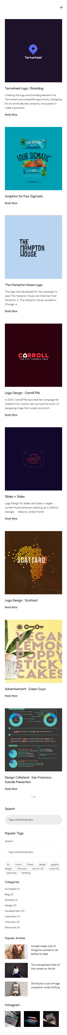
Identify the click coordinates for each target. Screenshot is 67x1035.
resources (11, 872)
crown (18, 864)
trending (26, 872)
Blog (7, 894)
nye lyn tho (38, 868)
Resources (10, 927)
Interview (10, 921)
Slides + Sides (15, 496)
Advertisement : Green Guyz (25, 689)
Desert (30, 864)
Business (9, 899)
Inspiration (11, 916)
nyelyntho (54, 868)
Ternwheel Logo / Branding (24, 88)
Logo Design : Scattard (21, 600)
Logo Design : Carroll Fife (22, 393)
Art (8, 864)
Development (13, 910)
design (42, 864)
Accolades (11, 888)
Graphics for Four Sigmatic (24, 196)
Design (9, 905)
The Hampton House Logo (23, 285)
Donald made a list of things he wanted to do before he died (44, 950)
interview (22, 868)
